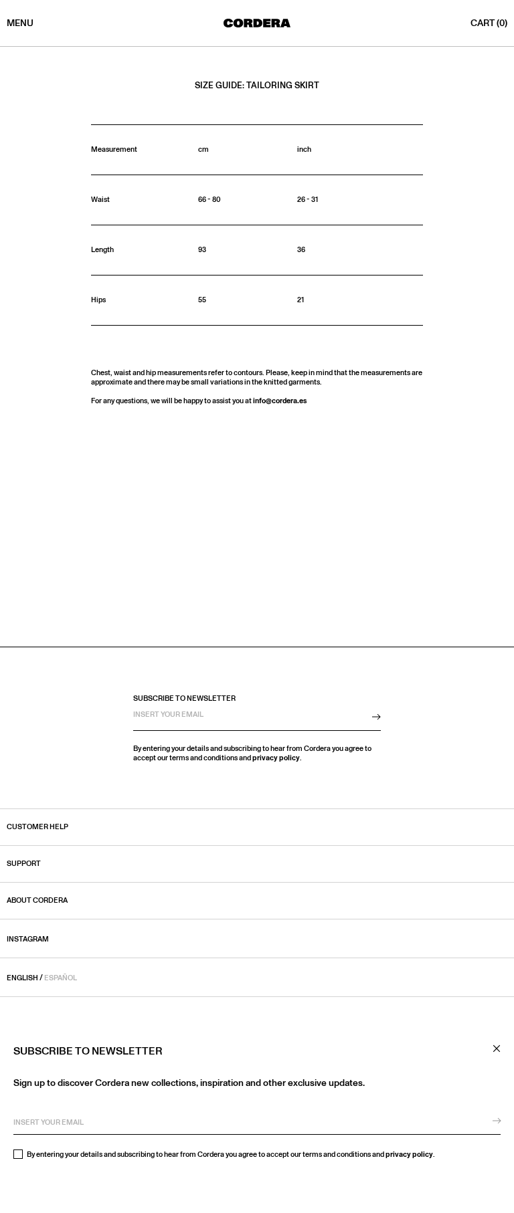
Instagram (28, 939)
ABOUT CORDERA (37, 900)
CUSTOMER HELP (37, 827)
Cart (488, 23)
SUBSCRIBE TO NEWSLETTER (184, 698)
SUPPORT (24, 864)
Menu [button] (20, 23)
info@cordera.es (280, 401)
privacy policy (409, 1154)
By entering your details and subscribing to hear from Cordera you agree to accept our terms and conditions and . (230, 1154)
